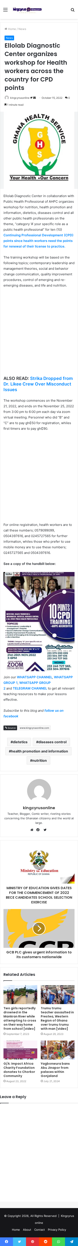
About (27, 1229)
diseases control (52, 742)
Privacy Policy (57, 1229)
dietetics (20, 742)
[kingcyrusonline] (27, 9)
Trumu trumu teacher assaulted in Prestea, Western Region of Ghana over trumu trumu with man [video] (57, 1018)
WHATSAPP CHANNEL (34, 677)
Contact (39, 1229)
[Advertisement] (39, 332)
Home (11, 29)
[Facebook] (39, 829)
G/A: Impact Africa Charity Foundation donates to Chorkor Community (19, 1069)
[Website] (33, 829)
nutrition (39, 760)
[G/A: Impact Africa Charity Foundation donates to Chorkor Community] (20, 1050)
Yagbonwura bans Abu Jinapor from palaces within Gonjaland (55, 1069)
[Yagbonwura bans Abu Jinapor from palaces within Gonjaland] (58, 1050)
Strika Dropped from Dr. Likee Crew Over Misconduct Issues (38, 384)
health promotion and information (39, 751)
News (22, 29)
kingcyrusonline (19, 97)
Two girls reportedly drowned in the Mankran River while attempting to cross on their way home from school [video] (19, 1018)
